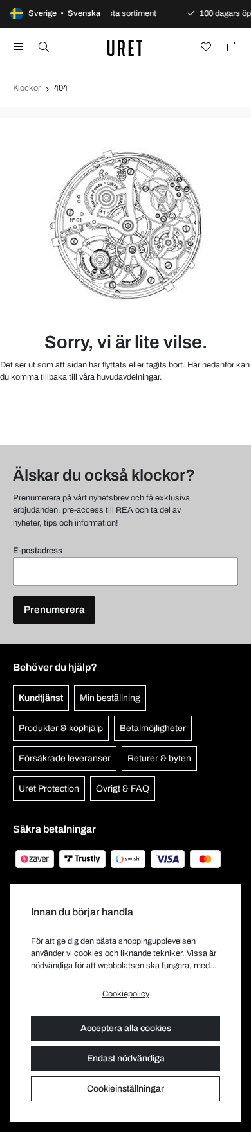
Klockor (27, 88)
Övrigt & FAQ (122, 788)
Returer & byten (159, 758)
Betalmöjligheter (153, 728)
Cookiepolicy (125, 993)
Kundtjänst (41, 698)
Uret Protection (49, 788)
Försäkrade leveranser (65, 758)
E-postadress (37, 550)
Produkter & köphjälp (61, 728)
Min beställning (110, 698)
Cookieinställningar (125, 1088)
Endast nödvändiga (126, 1058)
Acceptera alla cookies (125, 1028)
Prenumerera (54, 610)
